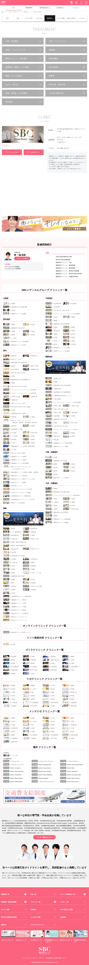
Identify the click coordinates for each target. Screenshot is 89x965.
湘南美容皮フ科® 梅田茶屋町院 (62, 392)
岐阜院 (55, 344)
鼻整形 (51, 76)
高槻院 (55, 422)
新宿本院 (13, 355)
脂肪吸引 (52, 50)
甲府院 (55, 341)
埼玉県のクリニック (17, 11)
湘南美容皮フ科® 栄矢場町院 (62, 324)
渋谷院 (13, 376)
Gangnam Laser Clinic (17, 764)
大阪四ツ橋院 (57, 405)
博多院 (55, 498)
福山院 (55, 467)
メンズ (75, 8)
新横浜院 (33, 532)
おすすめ (39, 18)
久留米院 (56, 502)
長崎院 (73, 502)
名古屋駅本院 (57, 303)
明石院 (55, 433)
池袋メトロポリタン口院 (18, 403)
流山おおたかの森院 (36, 586)
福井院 (73, 337)
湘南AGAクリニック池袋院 (18, 482)
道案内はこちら (35, 152)
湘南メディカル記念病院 (18, 503)
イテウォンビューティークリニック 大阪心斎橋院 (67, 402)
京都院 (55, 382)
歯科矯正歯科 (44, 8)
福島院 (13, 334)
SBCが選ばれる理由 (66, 909)
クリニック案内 (8, 11)
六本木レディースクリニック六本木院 (21, 489)
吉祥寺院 (13, 439)
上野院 (33, 417)
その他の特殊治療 (56, 93)
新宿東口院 (74, 692)
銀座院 (13, 366)
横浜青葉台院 (15, 535)
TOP (13, 8)
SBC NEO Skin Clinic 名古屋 (61, 310)
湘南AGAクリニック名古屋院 (62, 351)
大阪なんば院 (75, 405)
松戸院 (33, 579)
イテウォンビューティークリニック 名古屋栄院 (67, 313)
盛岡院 (72, 685)
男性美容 (9, 102)
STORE (76, 3)
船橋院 (13, 579)
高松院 (55, 471)
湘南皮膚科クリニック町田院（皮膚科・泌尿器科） (25, 472)
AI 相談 (71, 3)
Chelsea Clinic (15, 761)
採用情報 (63, 917)
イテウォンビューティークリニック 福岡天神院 (67, 495)
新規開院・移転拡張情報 (8, 902)
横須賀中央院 (15, 549)
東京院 (13, 644)
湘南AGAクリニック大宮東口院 (20, 613)
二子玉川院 (14, 436)
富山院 (73, 334)
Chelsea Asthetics (73, 761)
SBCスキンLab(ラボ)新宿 (18, 453)
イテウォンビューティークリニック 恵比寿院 (23, 389)
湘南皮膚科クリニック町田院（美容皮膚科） (23, 446)
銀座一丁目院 (34, 366)
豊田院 (73, 317)
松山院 (73, 471)
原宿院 (13, 383)
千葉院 (72, 663)
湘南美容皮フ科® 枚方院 (60, 419)
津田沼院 (13, 586)
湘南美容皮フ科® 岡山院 (60, 460)
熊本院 (55, 505)
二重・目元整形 (11, 41)
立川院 (13, 443)
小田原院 (13, 559)
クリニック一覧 (35, 902)
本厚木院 (13, 552)
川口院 (13, 566)
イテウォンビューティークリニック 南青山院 (23, 393)
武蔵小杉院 (14, 538)
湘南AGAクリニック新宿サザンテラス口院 (23, 479)
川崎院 (33, 535)
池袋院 (72, 656)
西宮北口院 (57, 436)
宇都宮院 (33, 589)
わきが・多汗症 (11, 84)
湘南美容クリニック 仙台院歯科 (20, 341)
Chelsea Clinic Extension (46, 761)
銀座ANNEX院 (55, 660)
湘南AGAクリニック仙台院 (18, 345)
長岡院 (55, 334)
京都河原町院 (54, 702)
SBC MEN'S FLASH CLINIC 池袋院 (21, 406)
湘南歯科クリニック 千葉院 (18, 606)
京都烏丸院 (14, 670)
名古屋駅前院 (15, 666)
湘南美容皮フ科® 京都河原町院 (62, 385)
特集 (18, 18)
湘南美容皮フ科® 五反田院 (18, 413)
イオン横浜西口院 (16, 532)
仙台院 (33, 324)
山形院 (33, 331)
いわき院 (13, 338)
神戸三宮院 (74, 422)
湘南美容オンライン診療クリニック (21, 632)
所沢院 (13, 569)
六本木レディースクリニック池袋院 (21, 492)
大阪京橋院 (74, 412)
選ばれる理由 (71, 18)
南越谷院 (33, 566)
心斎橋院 (13, 706)
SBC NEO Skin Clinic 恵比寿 (19, 386)
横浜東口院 (34, 528)
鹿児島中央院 (75, 509)
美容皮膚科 (29, 8)
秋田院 (13, 331)
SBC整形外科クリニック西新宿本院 (21, 496)
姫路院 (73, 433)
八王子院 (13, 449)
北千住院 (13, 432)
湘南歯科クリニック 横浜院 (18, 600)
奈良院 (73, 436)
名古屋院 (73, 303)
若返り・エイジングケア (15, 50)
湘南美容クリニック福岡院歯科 (62, 519)
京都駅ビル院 (57, 378)
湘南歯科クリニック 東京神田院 (20, 463)
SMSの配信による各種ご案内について (56, 958)
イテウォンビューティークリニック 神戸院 (65, 429)
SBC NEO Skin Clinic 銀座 (18, 372)
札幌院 (13, 303)
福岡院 (55, 488)
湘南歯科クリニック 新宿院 (18, 456)
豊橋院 (55, 320)
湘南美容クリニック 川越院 (30, 11)
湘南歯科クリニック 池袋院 (18, 460)
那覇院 (55, 515)
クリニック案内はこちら (68, 894)
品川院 (13, 410)
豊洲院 (33, 426)
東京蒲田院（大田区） (17, 429)
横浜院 (13, 528)
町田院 (33, 443)
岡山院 (55, 457)
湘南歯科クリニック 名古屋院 (62, 347)
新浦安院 (33, 583)
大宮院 (52, 663)
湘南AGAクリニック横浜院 (18, 610)
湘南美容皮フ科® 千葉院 (18, 576)
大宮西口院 (14, 562)
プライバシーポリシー (38, 958)
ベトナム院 (14, 755)
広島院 (73, 464)
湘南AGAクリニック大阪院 (61, 446)
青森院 (13, 324)
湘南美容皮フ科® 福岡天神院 (62, 492)
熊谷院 (13, 572)
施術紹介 (50, 18)
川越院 (33, 569)
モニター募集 (60, 18)
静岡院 (73, 327)
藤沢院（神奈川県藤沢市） (18, 545)
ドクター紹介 (28, 18)
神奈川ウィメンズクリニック (19, 617)
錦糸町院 (13, 426)
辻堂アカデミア (35, 549)
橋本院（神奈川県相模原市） (19, 542)
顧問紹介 (4, 925)
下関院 (73, 467)
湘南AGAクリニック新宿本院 (19, 475)
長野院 (73, 341)
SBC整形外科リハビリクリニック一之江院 (23, 499)
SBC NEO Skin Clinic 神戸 (61, 426)
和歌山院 (56, 439)
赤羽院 (33, 436)
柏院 (12, 583)
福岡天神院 (54, 670)
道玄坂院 (53, 656)
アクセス (82, 18)
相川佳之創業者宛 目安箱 (9, 917)
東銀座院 (33, 660)
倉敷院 (55, 464)
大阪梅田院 (54, 666)
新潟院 (73, 330)
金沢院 (55, 337)
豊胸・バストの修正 (13, 76)
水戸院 (13, 593)
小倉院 (73, 498)
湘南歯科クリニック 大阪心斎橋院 (63, 443)
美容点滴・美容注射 (57, 84)
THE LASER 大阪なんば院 (61, 409)
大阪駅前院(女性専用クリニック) (63, 395)
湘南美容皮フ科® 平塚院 (18, 555)
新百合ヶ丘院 (34, 538)
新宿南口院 (34, 355)
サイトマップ (26, 958)
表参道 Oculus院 (15, 396)
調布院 (33, 439)
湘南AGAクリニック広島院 (61, 477)
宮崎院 (55, 509)
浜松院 (55, 327)
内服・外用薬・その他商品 (16, 93)
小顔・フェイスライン (58, 41)
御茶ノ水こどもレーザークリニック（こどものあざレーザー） (21, 468)
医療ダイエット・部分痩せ (16, 58)
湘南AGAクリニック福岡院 (61, 522)
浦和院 (33, 562)
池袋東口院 (34, 396)
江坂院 (73, 416)
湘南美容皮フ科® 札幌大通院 (19, 307)
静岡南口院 (57, 330)
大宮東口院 (34, 559)
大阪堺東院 (57, 416)
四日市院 (73, 344)
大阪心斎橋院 (57, 399)
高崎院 (13, 589)
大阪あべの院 (57, 412)
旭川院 (13, 310)
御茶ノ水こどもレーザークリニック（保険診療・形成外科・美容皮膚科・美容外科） (24, 421)
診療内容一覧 (5, 894)
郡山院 (33, 334)
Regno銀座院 (15, 369)
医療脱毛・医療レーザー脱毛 (17, 67)
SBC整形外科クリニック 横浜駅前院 (21, 596)
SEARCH (81, 3)
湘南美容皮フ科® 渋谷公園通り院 (20, 379)
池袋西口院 (14, 400)
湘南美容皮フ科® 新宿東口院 (19, 362)
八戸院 (52, 685)
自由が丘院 (34, 432)
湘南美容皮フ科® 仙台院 (18, 328)
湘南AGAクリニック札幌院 (18, 313)
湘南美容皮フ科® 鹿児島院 (61, 512)
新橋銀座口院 (34, 369)
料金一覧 (33, 894)
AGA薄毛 (59, 8)
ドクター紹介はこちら (44, 837)
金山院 (55, 317)
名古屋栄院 (57, 307)
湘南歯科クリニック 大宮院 (18, 603)
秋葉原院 (13, 417)
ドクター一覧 (64, 902)
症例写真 (33, 909)
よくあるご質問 (35, 917)
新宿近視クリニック (16, 486)
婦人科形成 (53, 67)
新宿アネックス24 (16, 359)
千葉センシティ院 (36, 572)
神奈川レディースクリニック (19, 620)
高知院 (55, 474)
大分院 (73, 505)
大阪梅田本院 (57, 388)
